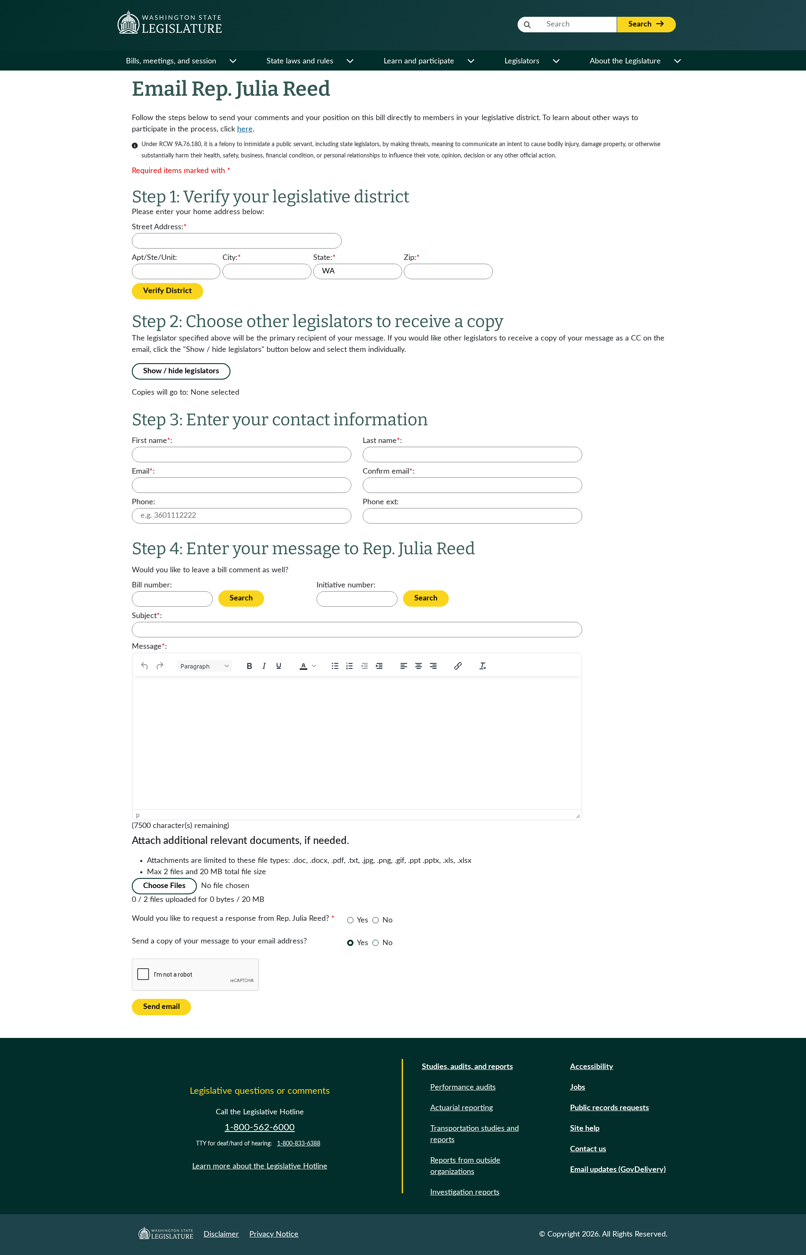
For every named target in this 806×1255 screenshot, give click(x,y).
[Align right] (433, 666)
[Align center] (418, 666)
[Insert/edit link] (458, 666)
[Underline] (279, 666)
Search (640, 24)
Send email (161, 1007)
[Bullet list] (335, 666)
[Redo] (159, 666)
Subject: (147, 616)
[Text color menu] (314, 666)
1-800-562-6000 (260, 1127)
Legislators (522, 61)
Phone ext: (381, 502)
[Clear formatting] (483, 666)
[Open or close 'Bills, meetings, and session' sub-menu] (232, 61)
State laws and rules (300, 61)
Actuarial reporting (461, 1108)
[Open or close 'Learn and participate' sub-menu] (470, 61)
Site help (584, 1128)
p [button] (138, 814)
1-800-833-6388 (298, 1144)
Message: (149, 646)
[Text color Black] (303, 666)
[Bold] (249, 666)
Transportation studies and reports (474, 1134)
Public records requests (609, 1108)
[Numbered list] (350, 666)
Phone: (143, 502)
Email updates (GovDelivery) (618, 1170)
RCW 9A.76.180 (180, 144)
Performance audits (463, 1087)
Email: (143, 471)
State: (324, 258)
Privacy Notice (273, 1234)
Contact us (588, 1149)
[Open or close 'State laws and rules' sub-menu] (349, 61)
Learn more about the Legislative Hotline (259, 1166)
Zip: (412, 258)
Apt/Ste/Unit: (154, 258)
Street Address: (159, 227)
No (387, 920)
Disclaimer (221, 1234)
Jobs (577, 1087)
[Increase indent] (379, 666)
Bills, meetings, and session (171, 61)
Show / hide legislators (181, 371)
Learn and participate (419, 61)
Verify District (167, 291)
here (245, 129)
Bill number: (152, 585)
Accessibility (591, 1067)
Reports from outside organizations (465, 1166)
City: (231, 258)
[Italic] (264, 666)
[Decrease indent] (364, 666)
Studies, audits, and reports (467, 1067)
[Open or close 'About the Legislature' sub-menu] (677, 61)
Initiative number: (346, 585)
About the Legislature (625, 61)
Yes (362, 920)
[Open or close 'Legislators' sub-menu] (556, 61)
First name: (152, 441)
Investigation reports (465, 1192)
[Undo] (145, 666)
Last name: (382, 441)
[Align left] (404, 666)
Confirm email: (389, 471)
